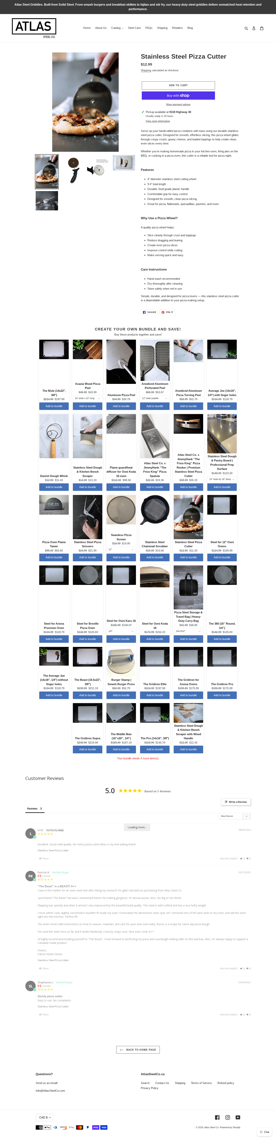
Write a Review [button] (238, 802)
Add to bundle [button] (54, 406)
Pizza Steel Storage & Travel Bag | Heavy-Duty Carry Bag (188, 616)
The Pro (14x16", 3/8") (155, 738)
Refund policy (225, 1083)
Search (145, 1083)
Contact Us (162, 1083)
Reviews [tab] (32, 808)
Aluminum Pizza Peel (121, 395)
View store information (158, 121)
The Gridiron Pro (222, 684)
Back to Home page (140, 1049)
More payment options (178, 104)
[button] (242, 858)
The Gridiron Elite (155, 684)
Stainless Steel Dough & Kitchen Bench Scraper (87, 472)
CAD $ (43, 1117)
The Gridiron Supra (87, 738)
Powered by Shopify (230, 1127)
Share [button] (45, 858)
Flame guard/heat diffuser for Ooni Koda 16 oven (121, 472)
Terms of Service (201, 1083)
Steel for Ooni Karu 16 (121, 620)
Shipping (146, 70)
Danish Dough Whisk (54, 476)
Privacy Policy (149, 1088)
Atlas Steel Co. (212, 1127)
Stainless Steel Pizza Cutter (53, 850)
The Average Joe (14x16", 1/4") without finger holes (54, 680)
